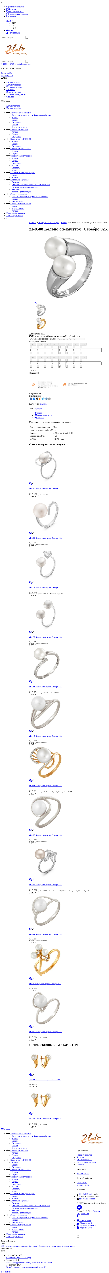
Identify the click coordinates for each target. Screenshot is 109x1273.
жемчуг (73, 1246)
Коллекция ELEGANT (20, 148)
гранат (54, 1246)
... (7, 218)
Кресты (15, 206)
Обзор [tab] (39, 413)
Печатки (15, 182)
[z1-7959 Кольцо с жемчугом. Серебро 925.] (68, 762)
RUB (8, 21)
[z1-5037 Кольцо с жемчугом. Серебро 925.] (68, 812)
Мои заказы (82, 1182)
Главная (32, 222)
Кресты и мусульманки (20, 204)
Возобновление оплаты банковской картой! (26, 1267)
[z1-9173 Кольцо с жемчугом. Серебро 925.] (68, 614)
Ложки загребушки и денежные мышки (30, 196)
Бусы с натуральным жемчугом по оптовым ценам (29, 1262)
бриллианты (44, 1246)
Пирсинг (9, 1246)
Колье (14, 170)
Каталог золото (13, 82)
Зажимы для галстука (21, 192)
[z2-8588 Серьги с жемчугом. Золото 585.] (68, 1061)
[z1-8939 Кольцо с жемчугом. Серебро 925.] (68, 515)
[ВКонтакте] (79, 1207)
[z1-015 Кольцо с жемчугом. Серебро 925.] (68, 960)
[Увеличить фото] (30, 483)
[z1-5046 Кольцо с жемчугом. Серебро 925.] (68, 911)
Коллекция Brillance (19, 129)
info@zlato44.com (22, 64)
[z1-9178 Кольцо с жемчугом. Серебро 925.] (68, 564)
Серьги (15, 120)
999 (2, 1246)
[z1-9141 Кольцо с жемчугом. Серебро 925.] (68, 465)
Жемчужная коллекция (20, 113)
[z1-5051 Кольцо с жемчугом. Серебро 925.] (68, 1008)
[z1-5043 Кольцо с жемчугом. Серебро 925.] (68, 713)
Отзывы (12, 16)
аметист (24, 1246)
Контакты (13, 9)
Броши (15, 125)
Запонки (15, 189)
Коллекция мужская (19, 180)
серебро (38, 408)
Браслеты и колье (19, 127)
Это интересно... (16, 11)
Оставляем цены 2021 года (18, 1258)
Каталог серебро (13, 85)
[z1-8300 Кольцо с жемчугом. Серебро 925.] (68, 663)
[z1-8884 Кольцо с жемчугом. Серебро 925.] (68, 861)
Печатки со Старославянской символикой (31, 184)
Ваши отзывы (83, 1173)
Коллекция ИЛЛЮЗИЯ (21, 139)
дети (59, 1246)
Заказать (33, 373)
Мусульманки (18, 208)
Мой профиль (83, 1185)
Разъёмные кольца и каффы (22, 172)
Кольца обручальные (15, 213)
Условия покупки (16, 7)
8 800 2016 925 (7, 64)
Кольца (15, 117)
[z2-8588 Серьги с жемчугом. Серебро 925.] (68, 1100)
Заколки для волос (14, 216)
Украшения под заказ (18, 14)
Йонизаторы (17, 201)
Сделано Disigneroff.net (88, 1212)
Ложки (15, 199)
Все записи (6, 1272)
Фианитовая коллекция (21, 156)
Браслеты (16, 168)
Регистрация (14, 33)
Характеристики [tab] (44, 415)
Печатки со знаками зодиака (24, 187)
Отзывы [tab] (40, 418)
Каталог (6, 1129)
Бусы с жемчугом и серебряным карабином (31, 115)
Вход (10, 30)
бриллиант (33, 1246)
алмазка (16, 1246)
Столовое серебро (18, 194)
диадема (65, 1246)
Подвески (16, 122)
